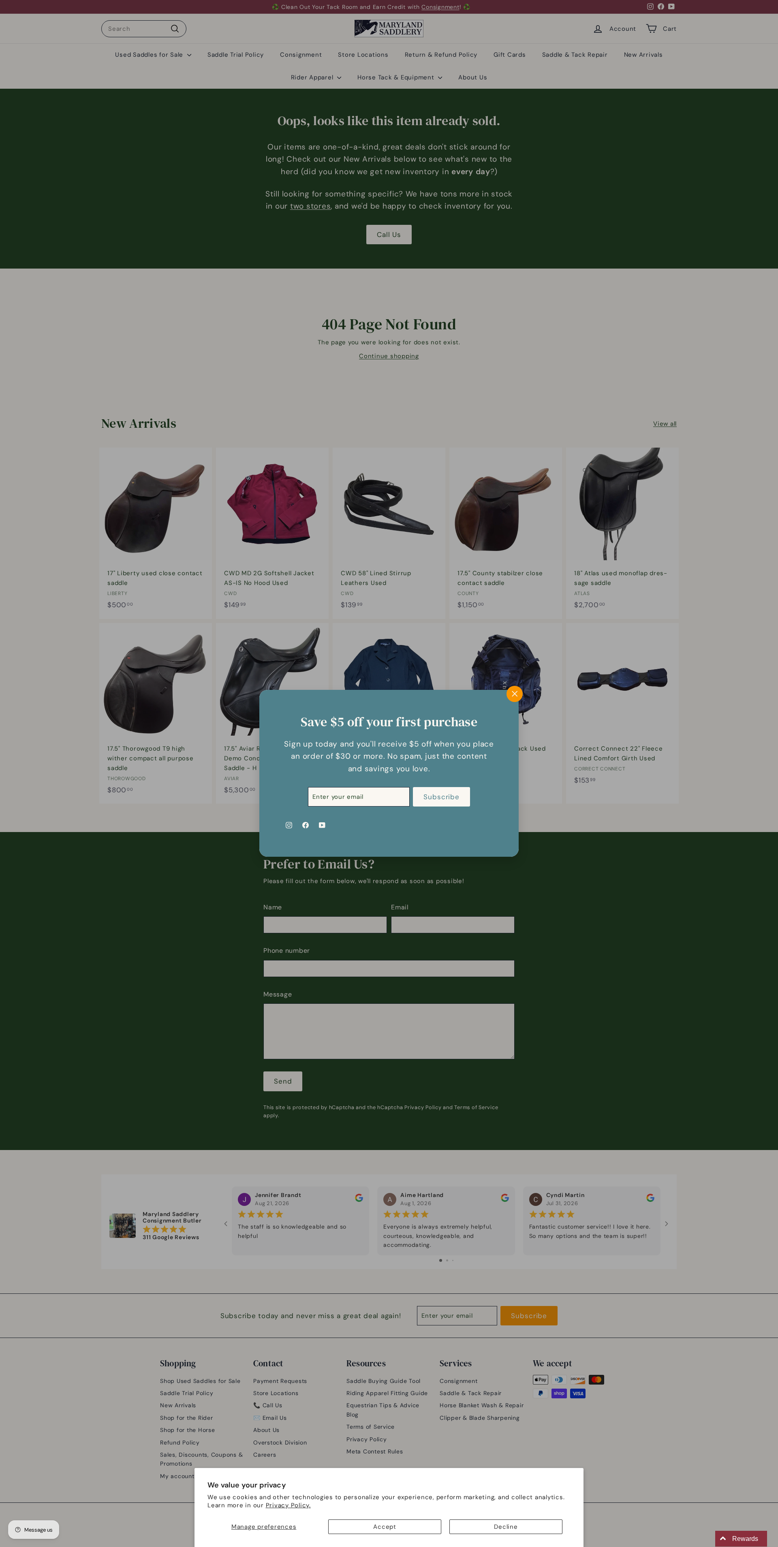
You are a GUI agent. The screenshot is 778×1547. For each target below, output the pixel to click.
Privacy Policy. (288, 1505)
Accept (384, 1527)
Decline (505, 1527)
